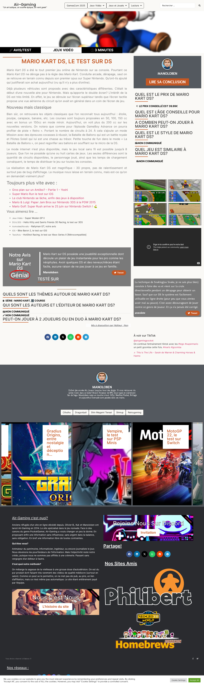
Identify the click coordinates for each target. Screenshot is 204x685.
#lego (181, 343)
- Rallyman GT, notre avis (34, 226)
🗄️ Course (38, 300)
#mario (166, 347)
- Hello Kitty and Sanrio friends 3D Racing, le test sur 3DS (47, 222)
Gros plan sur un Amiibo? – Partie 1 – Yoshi (40, 189)
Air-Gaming (25, 4)
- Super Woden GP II (28, 218)
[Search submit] (200, 5)
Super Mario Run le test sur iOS (32, 194)
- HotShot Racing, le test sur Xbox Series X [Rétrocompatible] (49, 234)
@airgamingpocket (143, 340)
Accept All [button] (194, 680)
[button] (48, 337)
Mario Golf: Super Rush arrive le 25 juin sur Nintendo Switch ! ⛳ (54, 206)
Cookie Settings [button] (178, 680)
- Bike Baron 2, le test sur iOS (29, 230)
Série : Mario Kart (17, 300)
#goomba (176, 347)
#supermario (191, 343)
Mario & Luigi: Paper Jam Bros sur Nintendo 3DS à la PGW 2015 (54, 202)
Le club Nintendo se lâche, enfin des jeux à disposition (48, 198)
